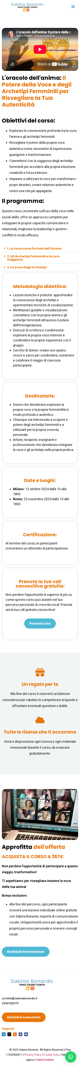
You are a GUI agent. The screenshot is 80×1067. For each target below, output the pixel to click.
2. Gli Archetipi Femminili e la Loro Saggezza (33, 258)
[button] (73, 6)
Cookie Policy (52, 1054)
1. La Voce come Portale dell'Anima (34, 248)
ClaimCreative (45, 1059)
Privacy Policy (33, 1054)
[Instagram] (15, 1034)
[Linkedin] (4, 1034)
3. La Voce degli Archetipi (27, 267)
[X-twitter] (9, 1034)
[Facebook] (20, 1034)
